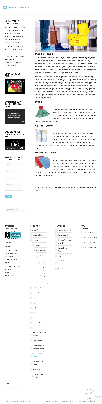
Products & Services (39, 288)
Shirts (34, 328)
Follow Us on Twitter (89, 242)
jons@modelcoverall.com (13, 62)
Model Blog (36, 369)
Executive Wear (37, 323)
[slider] (14, 148)
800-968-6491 (9, 275)
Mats (59, 256)
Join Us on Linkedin (89, 247)
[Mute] (21, 148)
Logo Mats (35, 298)
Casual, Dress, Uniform (62, 249)
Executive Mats (37, 235)
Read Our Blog (88, 232)
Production (43, 263)
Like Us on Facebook (90, 237)
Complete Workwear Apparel (64, 241)
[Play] (8, 148)
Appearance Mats (38, 303)
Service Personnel (41, 256)
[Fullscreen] (23, 148)
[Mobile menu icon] (5, 7)
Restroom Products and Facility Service (38, 347)
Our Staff (35, 240)
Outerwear (35, 313)
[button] (15, 145)
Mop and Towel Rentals (37, 355)
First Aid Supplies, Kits (63, 262)
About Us (35, 230)
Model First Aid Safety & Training (45, 275)
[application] (15, 144)
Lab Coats (35, 308)
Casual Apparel (63, 235)
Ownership (38, 245)
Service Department (39, 293)
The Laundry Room (38, 376)
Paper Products (37, 341)
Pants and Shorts (38, 318)
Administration (41, 250)
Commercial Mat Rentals (37, 363)
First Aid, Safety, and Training (39, 334)
